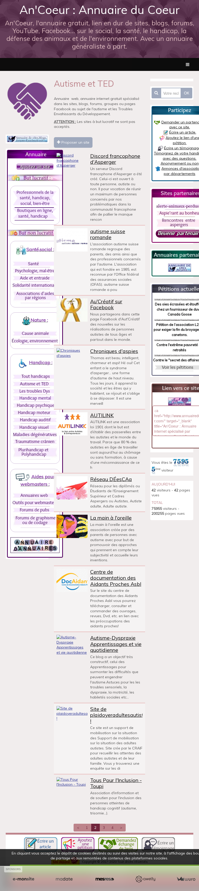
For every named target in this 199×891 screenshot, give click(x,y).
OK (186, 92)
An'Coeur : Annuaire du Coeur (99, 9)
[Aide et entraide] (35, 278)
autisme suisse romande (107, 234)
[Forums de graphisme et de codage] (35, 520)
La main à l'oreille (111, 517)
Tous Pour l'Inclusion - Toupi (116, 783)
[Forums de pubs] (35, 509)
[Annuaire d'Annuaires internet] (35, 544)
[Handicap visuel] (35, 427)
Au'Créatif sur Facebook (106, 304)
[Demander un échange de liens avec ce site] (118, 844)
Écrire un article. (182, 132)
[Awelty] (145, 879)
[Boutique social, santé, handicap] (35, 213)
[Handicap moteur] (35, 412)
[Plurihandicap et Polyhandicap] (35, 452)
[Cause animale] (35, 333)
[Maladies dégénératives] (35, 434)
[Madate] (64, 879)
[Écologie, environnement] (35, 340)
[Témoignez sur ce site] (158, 844)
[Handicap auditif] (35, 420)
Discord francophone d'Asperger (115, 159)
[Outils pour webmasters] (35, 502)
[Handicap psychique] (35, 405)
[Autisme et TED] (35, 384)
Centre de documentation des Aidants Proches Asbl (115, 578)
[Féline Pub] (179, 267)
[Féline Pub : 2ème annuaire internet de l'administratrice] (27, 138)
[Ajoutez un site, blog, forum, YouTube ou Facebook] (35, 166)
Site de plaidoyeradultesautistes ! (119, 715)
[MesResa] (105, 879)
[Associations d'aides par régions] (35, 295)
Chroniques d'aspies (114, 351)
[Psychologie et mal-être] (35, 270)
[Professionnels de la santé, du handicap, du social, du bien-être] (35, 198)
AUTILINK (102, 415)
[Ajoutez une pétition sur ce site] (77, 844)
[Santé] (35, 263)
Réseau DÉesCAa (111, 479)
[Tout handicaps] (35, 376)
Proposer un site (74, 142)
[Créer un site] (23, 879)
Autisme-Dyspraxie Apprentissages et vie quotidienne (115, 644)
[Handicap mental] (35, 398)
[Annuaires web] (35, 495)
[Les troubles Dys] (35, 391)
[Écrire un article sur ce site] (40, 844)
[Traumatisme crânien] (35, 441)
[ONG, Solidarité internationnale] (35, 285)
